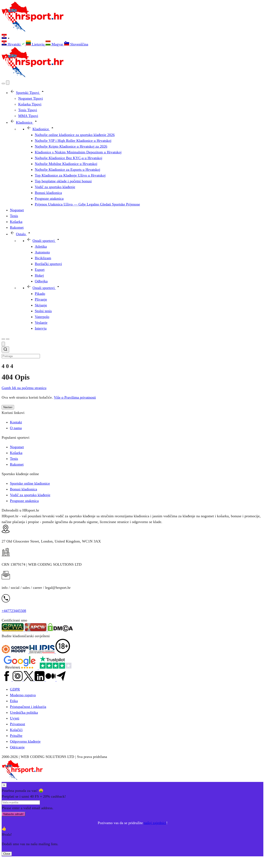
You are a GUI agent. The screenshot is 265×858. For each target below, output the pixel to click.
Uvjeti (14, 718)
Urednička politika (24, 712)
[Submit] (5, 350)
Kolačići (16, 730)
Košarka (16, 453)
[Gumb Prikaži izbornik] (7, 339)
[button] (132, 37)
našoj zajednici (155, 823)
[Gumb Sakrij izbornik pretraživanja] (3, 344)
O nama (16, 428)
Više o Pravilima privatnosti (75, 397)
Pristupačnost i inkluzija (28, 707)
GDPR (15, 689)
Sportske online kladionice (30, 483)
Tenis (14, 458)
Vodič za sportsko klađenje (30, 495)
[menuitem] (14, 44)
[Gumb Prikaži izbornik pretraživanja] (3, 83)
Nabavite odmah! (13, 814)
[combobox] (132, 353)
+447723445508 (14, 611)
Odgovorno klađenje (25, 741)
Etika (14, 701)
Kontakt (16, 422)
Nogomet (17, 447)
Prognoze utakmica (24, 501)
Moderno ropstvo (23, 695)
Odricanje (17, 747)
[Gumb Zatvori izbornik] (7, 82)
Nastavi (7, 407)
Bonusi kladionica (23, 489)
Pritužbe (16, 736)
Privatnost (17, 724)
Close (6, 853)
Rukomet (17, 464)
